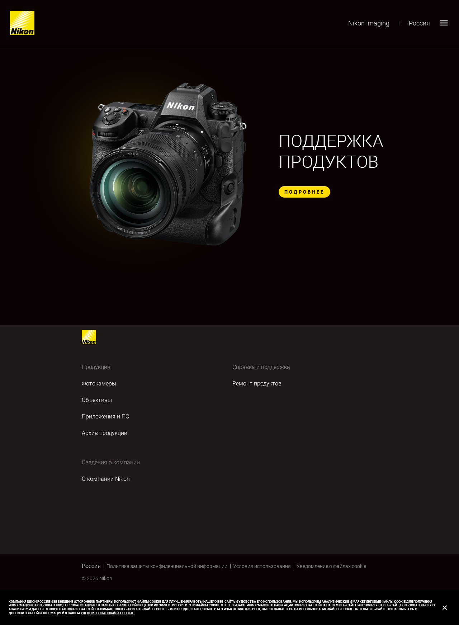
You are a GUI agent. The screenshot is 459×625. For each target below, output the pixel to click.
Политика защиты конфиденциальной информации (167, 566)
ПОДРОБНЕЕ (304, 192)
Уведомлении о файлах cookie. (108, 613)
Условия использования (262, 566)
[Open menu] (444, 23)
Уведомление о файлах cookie (331, 566)
